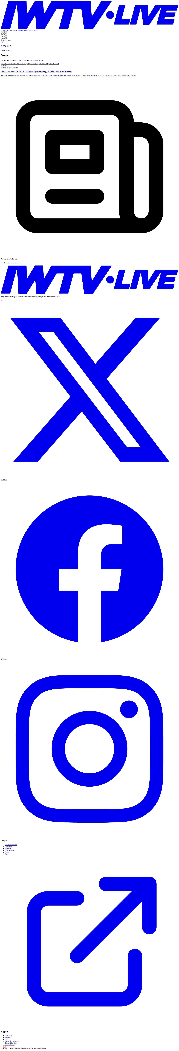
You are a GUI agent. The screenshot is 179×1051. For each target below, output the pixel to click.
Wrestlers (8, 848)
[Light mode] (1, 32)
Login (3, 36)
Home (3, 30)
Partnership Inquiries (11, 1041)
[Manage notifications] (4, 1046)
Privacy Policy (10, 1045)
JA (4, 34)
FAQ (6, 1039)
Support (7, 1037)
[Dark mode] (6, 32)
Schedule (20, 30)
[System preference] (4, 32)
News (26, 30)
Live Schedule (9, 850)
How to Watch (32, 30)
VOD (7, 30)
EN (2, 34)
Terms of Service (10, 1043)
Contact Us (8, 1035)
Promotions (13, 30)
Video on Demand (11, 845)
